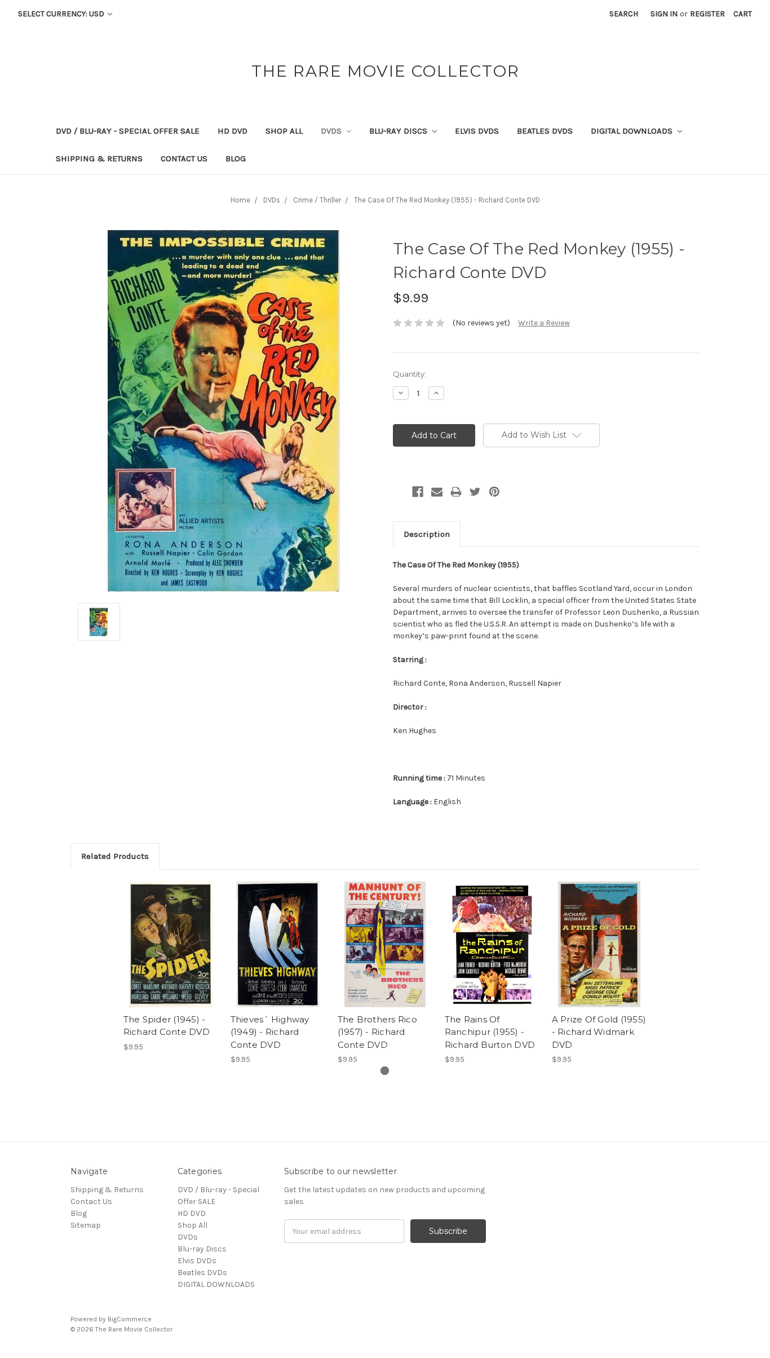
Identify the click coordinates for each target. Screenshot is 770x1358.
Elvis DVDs (477, 131)
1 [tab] (384, 1070)
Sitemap (85, 1225)
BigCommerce (130, 1319)
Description (427, 534)
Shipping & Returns (99, 158)
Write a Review (544, 323)
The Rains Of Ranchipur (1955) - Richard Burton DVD (490, 1032)
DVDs (332, 131)
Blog (235, 158)
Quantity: (409, 373)
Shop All (284, 131)
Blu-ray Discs (399, 131)
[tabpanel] (170, 967)
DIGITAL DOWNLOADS (633, 131)
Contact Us (184, 158)
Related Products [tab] (115, 856)
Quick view (171, 934)
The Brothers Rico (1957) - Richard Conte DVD (377, 1032)
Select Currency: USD (62, 14)
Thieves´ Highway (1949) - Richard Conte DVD (270, 1032)
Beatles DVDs (545, 131)
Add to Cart (171, 954)
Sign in (664, 14)
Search (623, 14)
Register (707, 14)
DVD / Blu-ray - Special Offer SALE (128, 131)
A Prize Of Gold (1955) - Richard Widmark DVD (599, 1032)
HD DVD (232, 131)
